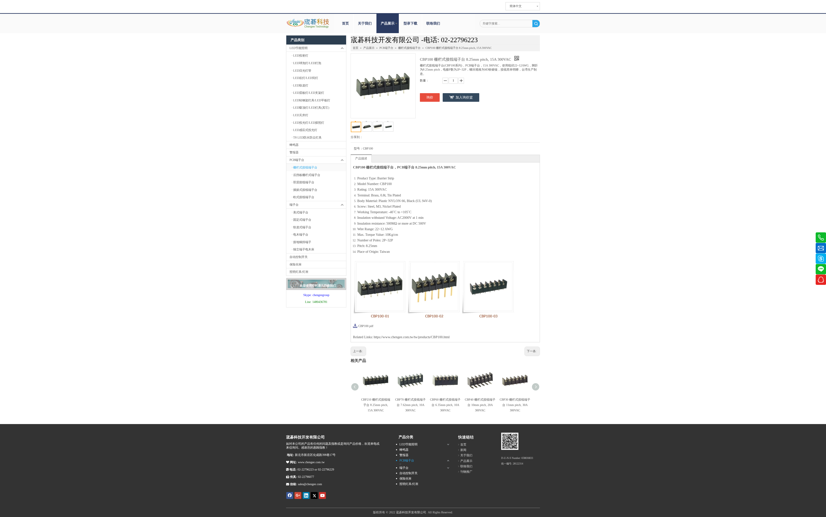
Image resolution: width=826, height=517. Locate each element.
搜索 (536, 23)
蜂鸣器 (294, 145)
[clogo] (308, 23)
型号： (358, 148)
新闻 (463, 450)
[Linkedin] (306, 495)
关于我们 (365, 23)
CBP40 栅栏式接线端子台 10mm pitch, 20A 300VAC (480, 405)
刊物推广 (466, 471)
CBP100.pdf (365, 326)
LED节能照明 (299, 48)
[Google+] (297, 495)
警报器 (294, 152)
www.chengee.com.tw (311, 462)
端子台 (294, 204)
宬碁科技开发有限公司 (411, 512)
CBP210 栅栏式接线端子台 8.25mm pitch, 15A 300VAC (375, 405)
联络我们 (433, 23)
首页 (345, 23)
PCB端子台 (297, 160)
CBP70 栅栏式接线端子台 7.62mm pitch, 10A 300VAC (410, 405)
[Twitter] (314, 495)
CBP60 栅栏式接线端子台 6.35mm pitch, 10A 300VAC (445, 405)
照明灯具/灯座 (299, 271)
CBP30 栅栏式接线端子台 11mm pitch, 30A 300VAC (515, 405)
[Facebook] (289, 495)
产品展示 (388, 23)
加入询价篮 (464, 97)
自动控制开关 (299, 257)
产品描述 (361, 158)
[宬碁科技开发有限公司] (509, 441)
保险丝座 (296, 264)
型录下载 (410, 23)
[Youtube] (322, 495)
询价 (429, 97)
